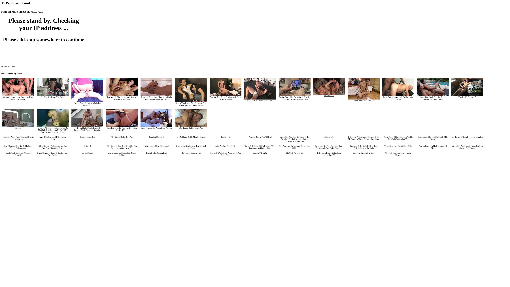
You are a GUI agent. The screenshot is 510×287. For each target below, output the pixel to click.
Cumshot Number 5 (156, 137)
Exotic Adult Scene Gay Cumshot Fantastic (18, 154)
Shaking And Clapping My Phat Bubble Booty (433, 138)
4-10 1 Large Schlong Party (190, 153)
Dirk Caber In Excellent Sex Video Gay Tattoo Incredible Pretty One (122, 147)
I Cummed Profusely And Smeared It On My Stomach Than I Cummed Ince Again (363, 138)
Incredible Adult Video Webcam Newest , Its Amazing (18, 138)
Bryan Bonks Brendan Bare (156, 153)
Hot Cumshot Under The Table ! (53, 97)
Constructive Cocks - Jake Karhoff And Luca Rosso (191, 147)
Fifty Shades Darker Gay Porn (121, 137)
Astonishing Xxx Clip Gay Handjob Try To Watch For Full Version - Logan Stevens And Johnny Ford (295, 139)
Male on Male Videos (13, 11)
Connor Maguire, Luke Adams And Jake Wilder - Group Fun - (18, 98)
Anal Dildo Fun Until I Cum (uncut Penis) (52, 138)
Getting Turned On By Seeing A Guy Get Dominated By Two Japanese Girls (294, 98)
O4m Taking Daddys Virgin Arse (191, 128)
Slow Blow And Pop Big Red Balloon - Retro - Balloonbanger (18, 147)
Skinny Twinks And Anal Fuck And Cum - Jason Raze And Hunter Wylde (191, 104)
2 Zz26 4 (87, 146)
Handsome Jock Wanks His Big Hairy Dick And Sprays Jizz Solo (364, 147)
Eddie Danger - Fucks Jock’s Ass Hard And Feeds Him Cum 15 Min (53, 147)
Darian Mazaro (87, 153)
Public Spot (225, 137)
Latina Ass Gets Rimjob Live (225, 146)
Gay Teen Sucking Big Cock (363, 153)
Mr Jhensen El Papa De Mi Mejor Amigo (467, 137)
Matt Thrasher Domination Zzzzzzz (260, 101)
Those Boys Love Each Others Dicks (398, 146)
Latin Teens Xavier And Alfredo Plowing (156, 128)
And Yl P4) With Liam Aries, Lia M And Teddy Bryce (225, 154)
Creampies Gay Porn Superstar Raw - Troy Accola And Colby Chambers (329, 147)
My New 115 (329, 96)
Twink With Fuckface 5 (467, 97)
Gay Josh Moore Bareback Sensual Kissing (398, 154)
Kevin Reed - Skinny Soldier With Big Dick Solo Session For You (398, 138)
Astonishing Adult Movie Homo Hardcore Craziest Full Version (467, 147)
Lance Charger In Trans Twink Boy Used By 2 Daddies (52, 154)
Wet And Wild (329, 137)
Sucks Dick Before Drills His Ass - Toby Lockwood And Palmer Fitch (260, 147)
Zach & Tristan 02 (260, 153)
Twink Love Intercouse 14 (364, 101)
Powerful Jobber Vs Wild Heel (260, 137)
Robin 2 (18, 128)
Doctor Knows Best (87, 137)
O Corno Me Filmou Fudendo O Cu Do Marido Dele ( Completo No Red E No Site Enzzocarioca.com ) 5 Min (53, 130)
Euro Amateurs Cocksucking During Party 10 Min (295, 147)
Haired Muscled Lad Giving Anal (156, 146)
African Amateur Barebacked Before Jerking (122, 154)
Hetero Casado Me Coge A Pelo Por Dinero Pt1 (87, 104)
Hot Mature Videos (35, 12)
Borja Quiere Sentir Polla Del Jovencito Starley (398, 98)
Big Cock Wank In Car (294, 153)
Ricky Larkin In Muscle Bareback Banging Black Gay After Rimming (87, 129)
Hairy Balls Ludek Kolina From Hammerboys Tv (329, 154)
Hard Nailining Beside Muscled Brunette (191, 137)
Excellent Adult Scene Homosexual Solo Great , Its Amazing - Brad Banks (156, 98)
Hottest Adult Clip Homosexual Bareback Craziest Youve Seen (122, 98)
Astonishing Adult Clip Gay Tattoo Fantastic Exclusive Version (433, 98)
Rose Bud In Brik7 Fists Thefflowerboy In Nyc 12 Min (122, 129)
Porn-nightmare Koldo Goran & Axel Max (433, 147)
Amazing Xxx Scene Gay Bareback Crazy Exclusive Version (225, 98)
